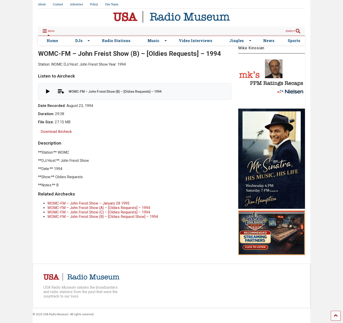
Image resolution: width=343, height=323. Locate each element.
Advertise (76, 4)
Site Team (111, 4)
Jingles (236, 40)
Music (153, 40)
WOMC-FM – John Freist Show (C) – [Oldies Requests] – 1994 (98, 212)
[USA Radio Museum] (171, 20)
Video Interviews (195, 40)
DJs (79, 40)
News (268, 40)
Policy (94, 4)
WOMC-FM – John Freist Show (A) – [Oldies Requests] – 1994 (98, 208)
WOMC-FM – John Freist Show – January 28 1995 (88, 203)
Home (52, 40)
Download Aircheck (56, 131)
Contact (58, 4)
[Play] (47, 91)
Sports (294, 40)
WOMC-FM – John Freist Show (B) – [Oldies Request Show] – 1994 (102, 216)
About (42, 4)
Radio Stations (116, 40)
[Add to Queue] (60, 91)
